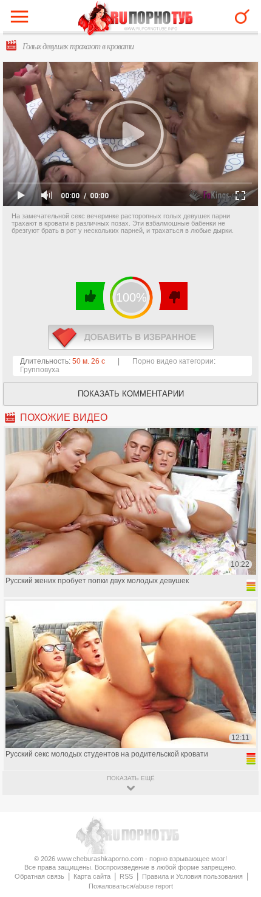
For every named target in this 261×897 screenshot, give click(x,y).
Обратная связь (39, 876)
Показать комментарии (131, 393)
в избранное (131, 337)
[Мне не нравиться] (173, 296)
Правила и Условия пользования (192, 876)
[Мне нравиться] (91, 296)
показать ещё (131, 778)
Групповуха (39, 369)
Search (242, 16)
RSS (126, 876)
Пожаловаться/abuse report (131, 886)
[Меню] (22, 19)
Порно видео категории (173, 361)
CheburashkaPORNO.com (135, 19)
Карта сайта (91, 876)
